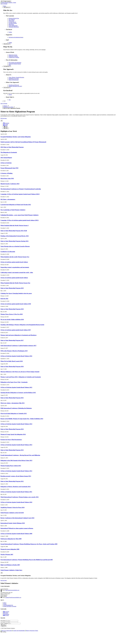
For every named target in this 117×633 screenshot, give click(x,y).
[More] (4, 101)
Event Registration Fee (8, 605)
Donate (4, 603)
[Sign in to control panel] (6, 630)
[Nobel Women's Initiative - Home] (8, 2)
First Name (3, 620)
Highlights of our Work (8, 107)
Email (4, 623)
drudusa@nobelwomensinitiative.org (13, 597)
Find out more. (4, 118)
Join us (4, 602)
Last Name (3, 622)
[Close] (2, 120)
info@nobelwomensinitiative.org (12, 590)
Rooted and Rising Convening (9, 606)
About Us (5, 105)
